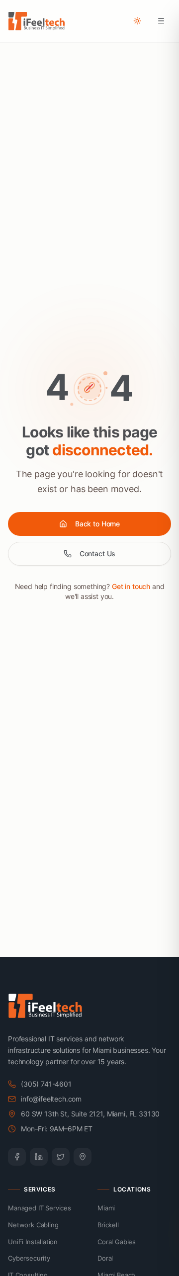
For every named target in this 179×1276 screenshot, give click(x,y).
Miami (106, 1208)
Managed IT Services (39, 1208)
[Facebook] (17, 1157)
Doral (105, 1258)
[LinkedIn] (39, 1157)
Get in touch (131, 586)
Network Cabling (33, 1225)
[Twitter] (61, 1157)
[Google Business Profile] (82, 1157)
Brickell (108, 1225)
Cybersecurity (29, 1258)
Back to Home (97, 523)
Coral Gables (116, 1242)
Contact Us (97, 553)
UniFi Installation (33, 1242)
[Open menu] (161, 21)
